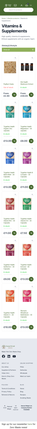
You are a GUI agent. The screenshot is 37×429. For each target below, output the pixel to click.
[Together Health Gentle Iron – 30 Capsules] (10, 241)
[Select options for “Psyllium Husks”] (14, 94)
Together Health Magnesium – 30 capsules (26, 128)
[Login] (21, 5)
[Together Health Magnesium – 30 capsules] (27, 103)
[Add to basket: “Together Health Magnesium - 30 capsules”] (31, 141)
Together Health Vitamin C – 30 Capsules (8, 315)
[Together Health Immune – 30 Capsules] (27, 241)
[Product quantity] (14, 187)
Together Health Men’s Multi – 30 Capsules (8, 175)
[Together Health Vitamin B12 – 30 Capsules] (10, 195)
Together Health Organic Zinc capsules (8, 128)
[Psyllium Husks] (10, 58)
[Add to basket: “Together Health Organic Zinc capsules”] (14, 141)
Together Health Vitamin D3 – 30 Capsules (25, 221)
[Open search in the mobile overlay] (18, 9)
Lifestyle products (13, 18)
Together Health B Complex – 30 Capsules (26, 175)
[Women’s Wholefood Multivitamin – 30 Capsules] (27, 287)
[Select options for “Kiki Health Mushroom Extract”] (31, 94)
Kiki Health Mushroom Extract (26, 83)
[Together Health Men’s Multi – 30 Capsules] (10, 149)
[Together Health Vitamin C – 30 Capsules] (10, 287)
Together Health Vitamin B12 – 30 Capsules (9, 221)
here (30, 424)
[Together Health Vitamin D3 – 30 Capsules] (27, 195)
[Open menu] (31, 5)
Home (4, 18)
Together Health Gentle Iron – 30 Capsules (8, 267)
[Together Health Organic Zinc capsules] (10, 103)
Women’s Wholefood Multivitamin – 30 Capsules (26, 314)
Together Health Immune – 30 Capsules (25, 267)
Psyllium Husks (8, 84)
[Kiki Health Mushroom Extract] (27, 58)
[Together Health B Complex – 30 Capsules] (27, 149)
